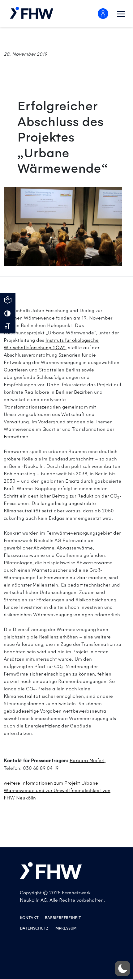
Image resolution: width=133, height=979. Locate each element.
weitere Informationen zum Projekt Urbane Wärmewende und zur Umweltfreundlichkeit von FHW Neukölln (57, 790)
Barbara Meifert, (88, 760)
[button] (122, 968)
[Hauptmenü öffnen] (121, 14)
